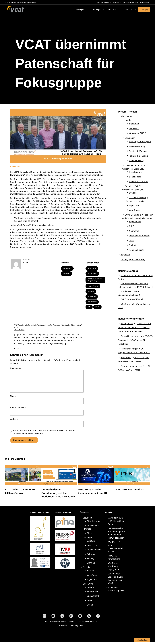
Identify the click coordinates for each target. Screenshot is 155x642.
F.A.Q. (132, 226)
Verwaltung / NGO (137, 133)
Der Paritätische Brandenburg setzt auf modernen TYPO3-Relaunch (58, 493)
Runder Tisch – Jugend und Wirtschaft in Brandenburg (65, 175)
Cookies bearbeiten (141, 640)
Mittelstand (134, 128)
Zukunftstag (34, 238)
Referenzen (92, 591)
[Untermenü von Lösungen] (87, 9)
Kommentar (16, 368)
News (89, 600)
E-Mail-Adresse (18, 407)
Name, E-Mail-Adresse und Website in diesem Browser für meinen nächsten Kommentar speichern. (44, 432)
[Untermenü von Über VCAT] (135, 9)
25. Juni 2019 (19, 330)
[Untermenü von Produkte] (118, 9)
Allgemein (125, 255)
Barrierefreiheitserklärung (87, 621)
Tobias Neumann (128, 336)
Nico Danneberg (128, 349)
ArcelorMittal (84, 204)
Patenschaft (92, 296)
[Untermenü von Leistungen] (103, 9)
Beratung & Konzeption (140, 141)
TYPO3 (90, 570)
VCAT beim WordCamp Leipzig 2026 (113, 566)
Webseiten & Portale (138, 181)
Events (90, 605)
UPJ (89, 307)
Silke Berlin (126, 357)
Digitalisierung (135, 172)
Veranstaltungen (136, 250)
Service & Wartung (138, 151)
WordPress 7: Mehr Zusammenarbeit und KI (92, 491)
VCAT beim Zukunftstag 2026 (116, 589)
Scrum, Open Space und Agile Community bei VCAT (115, 578)
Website (14, 419)
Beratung (91, 541)
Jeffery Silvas (127, 323)
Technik (132, 245)
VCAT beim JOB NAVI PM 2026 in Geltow (20, 491)
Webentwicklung (136, 160)
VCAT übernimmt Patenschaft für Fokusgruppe (70, 63)
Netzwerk (91, 291)
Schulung (91, 554)
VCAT (97, 307)
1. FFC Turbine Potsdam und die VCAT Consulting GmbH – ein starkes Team (134, 327)
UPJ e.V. (41, 179)
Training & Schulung (138, 156)
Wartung (91, 563)
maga (25, 262)
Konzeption (92, 545)
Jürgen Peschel (93, 286)
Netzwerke (66, 273)
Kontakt (48, 621)
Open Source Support (139, 236)
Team (131, 240)
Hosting (90, 558)
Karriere (144, 9)
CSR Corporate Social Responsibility (95, 280)
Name (13, 396)
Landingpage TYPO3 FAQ (133, 259)
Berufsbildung (92, 273)
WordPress (134, 210)
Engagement (67, 268)
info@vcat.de (117, 2)
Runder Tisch (92, 301)
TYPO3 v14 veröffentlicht (132, 299)
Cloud (89, 533)
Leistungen (130, 138)
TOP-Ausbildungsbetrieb (81, 244)
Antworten (18, 348)
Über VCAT (88, 584)
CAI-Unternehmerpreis (34, 244)
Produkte (87, 567)
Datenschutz (72, 621)
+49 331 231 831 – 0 (104, 2)
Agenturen (134, 124)
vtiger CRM (134, 205)
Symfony (133, 193)
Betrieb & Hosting (137, 146)
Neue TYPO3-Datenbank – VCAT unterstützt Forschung (135, 340)
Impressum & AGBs (59, 621)
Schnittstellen (135, 177)
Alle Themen (126, 116)
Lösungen (87, 518)
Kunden (128, 120)
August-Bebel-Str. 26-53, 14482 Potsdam (136, 2)
